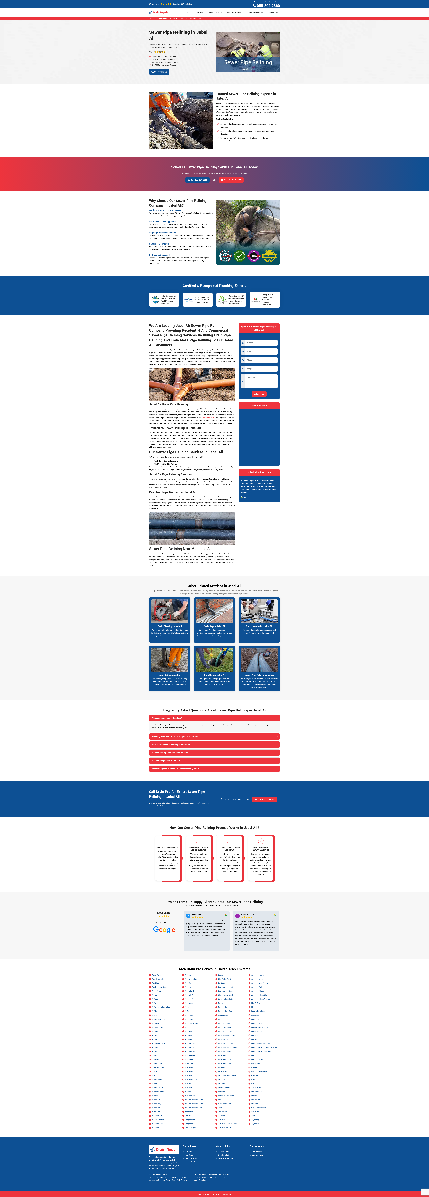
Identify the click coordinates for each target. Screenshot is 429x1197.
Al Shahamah (190, 1047)
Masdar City (255, 1035)
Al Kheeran (156, 1112)
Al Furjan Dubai (157, 1063)
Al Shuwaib (189, 1059)
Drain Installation (208, 418)
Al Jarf (154, 1083)
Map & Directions (200, 1180)
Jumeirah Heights (257, 975)
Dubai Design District (226, 1023)
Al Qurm (188, 1011)
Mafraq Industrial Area (259, 1027)
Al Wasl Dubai (190, 1083)
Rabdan (254, 1079)
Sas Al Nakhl (256, 1087)
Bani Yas (188, 1116)
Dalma (220, 1003)
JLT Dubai (221, 1116)
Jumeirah (221, 1120)
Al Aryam (155, 1015)
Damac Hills (222, 1007)
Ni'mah (254, 1067)
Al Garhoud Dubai (158, 1067)
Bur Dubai (221, 983)
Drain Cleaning (223, 1151)
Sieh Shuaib (255, 1100)
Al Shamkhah (190, 1051)
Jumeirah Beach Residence (228, 1124)
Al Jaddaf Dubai (157, 1079)
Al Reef (187, 1027)
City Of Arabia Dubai (225, 995)
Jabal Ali (221, 1108)
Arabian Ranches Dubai (193, 1108)
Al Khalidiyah (156, 1100)
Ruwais (254, 1083)
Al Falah (155, 1051)
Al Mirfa (188, 987)
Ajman (154, 995)
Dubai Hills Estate (224, 1027)
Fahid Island (222, 1071)
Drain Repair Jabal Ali (214, 626)
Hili (219, 1100)
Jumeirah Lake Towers (259, 983)
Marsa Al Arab (256, 1031)
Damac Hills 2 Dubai (225, 1011)
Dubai (220, 1019)
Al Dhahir (155, 1047)
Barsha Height (190, 1128)
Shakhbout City (256, 1091)
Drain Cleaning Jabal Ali (170, 626)
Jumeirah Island (257, 979)
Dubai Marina (223, 1039)
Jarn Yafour (222, 1112)
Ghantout (221, 1079)
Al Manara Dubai (158, 1124)
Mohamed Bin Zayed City (260, 1043)
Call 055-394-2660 (198, 180)
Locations (221, 1162)
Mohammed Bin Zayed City (261, 1051)
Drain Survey (189, 1155)
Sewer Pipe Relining (225, 1158)
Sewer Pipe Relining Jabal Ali (190, 18)
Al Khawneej (156, 1104)
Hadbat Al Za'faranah (226, 1096)
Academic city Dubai (159, 987)
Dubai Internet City (225, 1031)
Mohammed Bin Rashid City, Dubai (264, 1047)
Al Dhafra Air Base (158, 1043)
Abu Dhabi (155, 983)
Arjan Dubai (189, 1112)
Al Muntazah (189, 991)
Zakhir (253, 1116)
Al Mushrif (189, 995)
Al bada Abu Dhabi (158, 1019)
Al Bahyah (155, 1023)
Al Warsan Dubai (191, 1079)
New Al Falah (256, 1063)
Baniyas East (190, 1120)
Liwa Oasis (255, 1015)
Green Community (224, 1087)
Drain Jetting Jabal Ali (170, 675)
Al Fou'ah (155, 1059)
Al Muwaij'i (189, 999)
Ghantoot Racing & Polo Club (228, 1075)
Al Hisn (154, 1071)
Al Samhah (189, 1039)
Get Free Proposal (232, 180)
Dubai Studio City (224, 1063)
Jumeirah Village (257, 991)
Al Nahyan (188, 1007)
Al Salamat (189, 1031)
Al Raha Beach (190, 1015)
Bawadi (221, 975)
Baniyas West (190, 1124)
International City (224, 1104)
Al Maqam (189, 975)
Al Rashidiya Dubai (192, 1023)
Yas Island (255, 1112)
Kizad (253, 1007)
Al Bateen (155, 1031)
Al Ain (154, 1003)
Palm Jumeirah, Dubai (259, 1071)
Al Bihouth (155, 1035)
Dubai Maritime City (225, 1043)
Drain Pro (214, 1194)
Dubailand (221, 1067)
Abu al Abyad (156, 975)
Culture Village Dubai (225, 999)
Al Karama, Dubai (158, 1091)
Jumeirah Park (256, 987)
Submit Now (259, 394)
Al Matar (188, 983)
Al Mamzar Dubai (158, 1120)
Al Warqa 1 (189, 1067)
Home (188, 12)
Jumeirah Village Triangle (260, 999)
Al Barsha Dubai (158, 1027)
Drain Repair (199, 12)
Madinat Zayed (256, 1023)
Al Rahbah (189, 1019)
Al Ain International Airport (161, 1007)
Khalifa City (255, 1003)
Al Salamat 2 (190, 1035)
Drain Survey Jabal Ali (214, 675)
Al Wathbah (189, 1087)
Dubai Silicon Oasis (225, 1051)
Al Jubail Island (157, 1087)
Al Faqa (154, 1055)
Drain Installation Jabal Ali (259, 626)
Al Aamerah (156, 999)
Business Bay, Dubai (225, 991)
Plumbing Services (234, 12)
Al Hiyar (155, 1075)
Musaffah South (257, 1059)
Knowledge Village (258, 1011)
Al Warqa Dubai (190, 1075)
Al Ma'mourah (157, 1116)
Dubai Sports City (224, 1059)
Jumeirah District (224, 1128)
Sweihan (254, 1104)
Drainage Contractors (255, 12)
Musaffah (254, 1055)
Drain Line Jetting (215, 12)
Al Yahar (188, 1091)
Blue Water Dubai (224, 979)
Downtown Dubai (224, 1015)
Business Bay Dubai (225, 987)
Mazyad (254, 1039)
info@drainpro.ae (258, 1155)
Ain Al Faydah (157, 991)
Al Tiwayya (189, 1063)
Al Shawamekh (190, 1055)
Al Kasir (155, 1096)
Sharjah (254, 1096)
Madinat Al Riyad (257, 1019)
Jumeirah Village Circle (259, 995)
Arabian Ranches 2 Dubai (194, 1100)
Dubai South (222, 1055)
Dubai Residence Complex (227, 1047)
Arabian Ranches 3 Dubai (194, 1104)
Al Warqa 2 (189, 1071)
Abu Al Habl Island (158, 979)
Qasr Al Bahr (256, 1075)
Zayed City (255, 1120)
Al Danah (155, 1039)
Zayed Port (255, 1124)
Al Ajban (155, 1011)
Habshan (221, 1091)
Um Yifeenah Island (258, 1108)
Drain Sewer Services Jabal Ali (166, 18)
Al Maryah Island (191, 979)
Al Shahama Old (191, 1043)
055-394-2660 (268, 5)
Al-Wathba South (191, 1096)
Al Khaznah (156, 1108)
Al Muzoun (189, 1003)
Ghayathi (221, 1083)
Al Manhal (155, 1128)
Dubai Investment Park (226, 1035)
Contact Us (273, 12)
